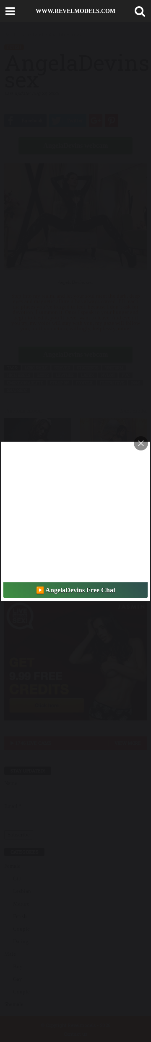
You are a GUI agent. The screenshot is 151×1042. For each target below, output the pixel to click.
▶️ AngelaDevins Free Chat (75, 590)
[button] (138, 11)
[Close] (141, 443)
